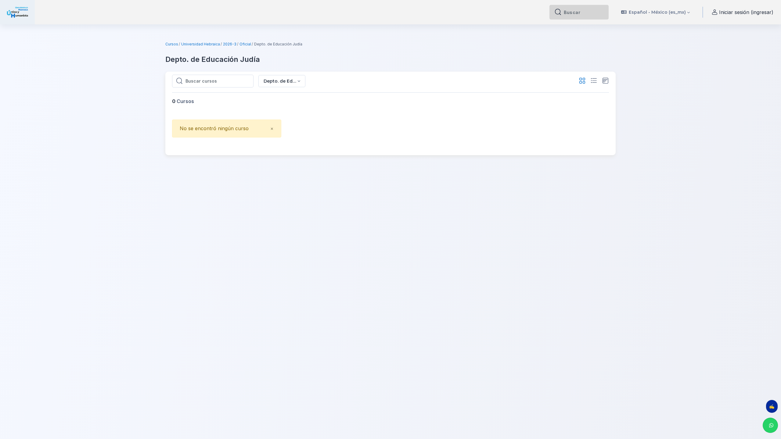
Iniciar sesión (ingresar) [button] (746, 12)
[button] (655, 12)
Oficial (245, 44)
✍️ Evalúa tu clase (773, 406)
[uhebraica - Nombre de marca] (17, 12)
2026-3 (229, 44)
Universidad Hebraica (200, 44)
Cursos (171, 44)
